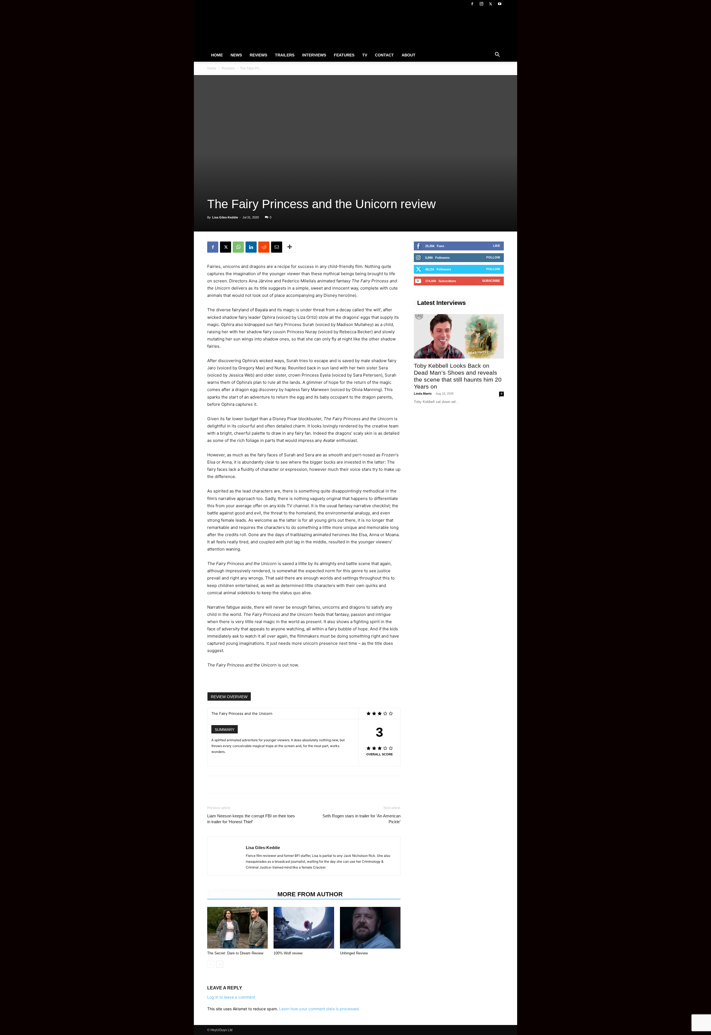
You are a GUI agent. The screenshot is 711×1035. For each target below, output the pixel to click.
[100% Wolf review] (304, 928)
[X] (490, 4)
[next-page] (219, 964)
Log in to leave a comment (231, 997)
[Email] (276, 247)
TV (364, 55)
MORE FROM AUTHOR (310, 894)
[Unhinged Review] (370, 928)
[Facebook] (472, 4)
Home (217, 55)
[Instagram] (481, 4)
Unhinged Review (354, 953)
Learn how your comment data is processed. (319, 1008)
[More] (290, 247)
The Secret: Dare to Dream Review (235, 953)
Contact (384, 55)
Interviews (314, 55)
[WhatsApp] (238, 247)
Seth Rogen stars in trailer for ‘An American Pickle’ (361, 818)
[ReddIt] (263, 247)
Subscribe (491, 280)
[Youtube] (499, 4)
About (408, 55)
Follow (493, 257)
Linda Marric (423, 393)
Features (344, 55)
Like (496, 245)
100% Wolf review (288, 953)
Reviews (258, 55)
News (236, 55)
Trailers (284, 55)
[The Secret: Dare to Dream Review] (237, 928)
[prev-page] (210, 964)
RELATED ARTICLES (241, 894)
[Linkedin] (251, 247)
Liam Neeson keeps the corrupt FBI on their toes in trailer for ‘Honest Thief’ (251, 818)
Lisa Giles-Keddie (225, 217)
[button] (497, 55)
